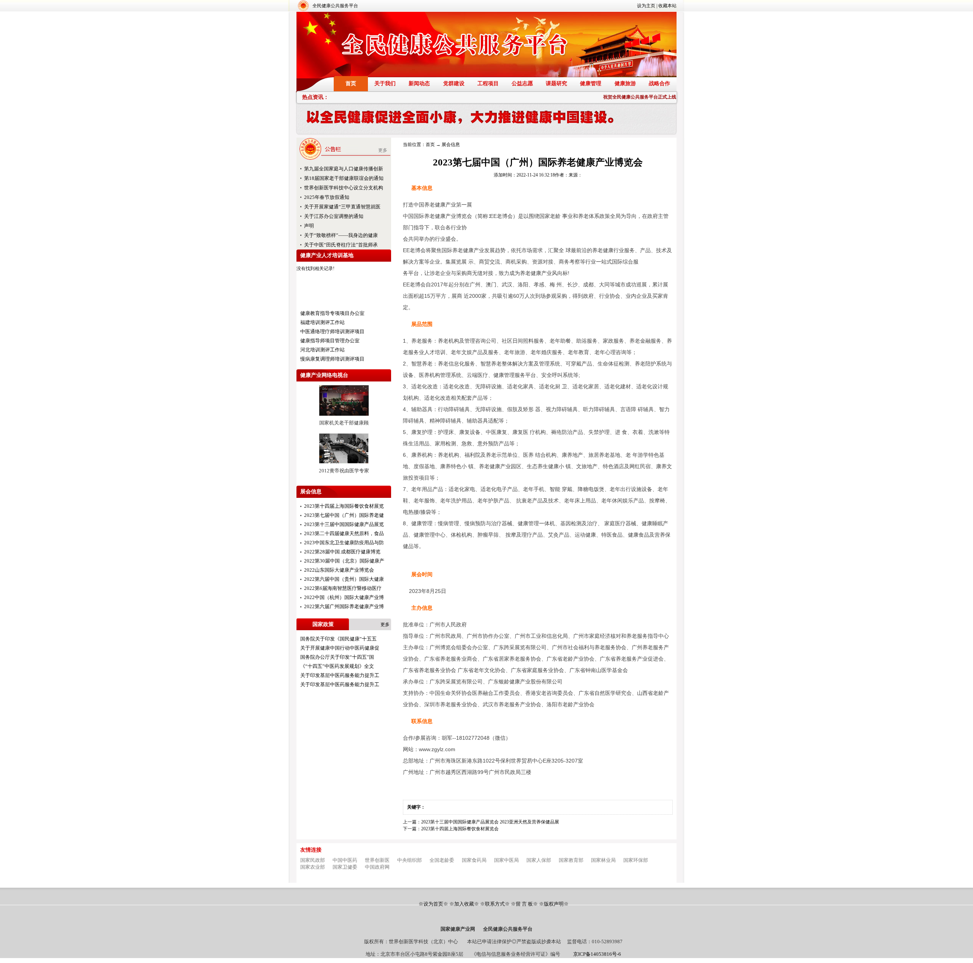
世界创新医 (377, 860)
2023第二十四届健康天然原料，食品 (344, 533)
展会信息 (451, 144)
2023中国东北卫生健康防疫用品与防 (344, 542)
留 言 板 (524, 904)
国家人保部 (538, 860)
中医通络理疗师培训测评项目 (332, 331)
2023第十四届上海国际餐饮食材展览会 (460, 828)
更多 (382, 150)
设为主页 (646, 5)
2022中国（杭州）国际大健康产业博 (344, 597)
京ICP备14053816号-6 (597, 954)
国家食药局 (474, 860)
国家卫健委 (345, 867)
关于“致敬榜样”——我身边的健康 (341, 235)
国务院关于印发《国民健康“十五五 (338, 639)
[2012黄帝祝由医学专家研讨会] (344, 466)
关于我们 (385, 83)
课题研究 (556, 83)
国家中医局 (506, 860)
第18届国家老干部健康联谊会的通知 (343, 178)
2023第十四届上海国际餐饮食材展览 (344, 506)
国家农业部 (312, 867)
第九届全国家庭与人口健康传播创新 (343, 169)
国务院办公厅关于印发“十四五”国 (337, 657)
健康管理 (590, 83)
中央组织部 (409, 860)
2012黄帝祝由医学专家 (344, 471)
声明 (309, 226)
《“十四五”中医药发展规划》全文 (337, 666)
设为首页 (433, 904)
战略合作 (659, 83)
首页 (350, 83)
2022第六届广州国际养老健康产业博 (344, 606)
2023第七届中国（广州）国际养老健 (344, 515)
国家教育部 (571, 860)
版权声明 (554, 904)
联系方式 (495, 904)
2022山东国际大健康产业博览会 (339, 570)
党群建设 (453, 83)
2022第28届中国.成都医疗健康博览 (342, 552)
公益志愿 (522, 83)
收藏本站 (667, 5)
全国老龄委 (441, 860)
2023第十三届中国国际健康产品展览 (344, 524)
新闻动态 (419, 83)
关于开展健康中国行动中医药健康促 (339, 648)
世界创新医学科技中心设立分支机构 (343, 188)
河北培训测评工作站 (322, 350)
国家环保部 (635, 860)
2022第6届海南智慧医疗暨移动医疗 (343, 588)
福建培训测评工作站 (322, 322)
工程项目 (488, 83)
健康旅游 (625, 83)
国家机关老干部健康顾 (344, 423)
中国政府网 (377, 867)
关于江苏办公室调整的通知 (333, 216)
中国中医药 (345, 860)
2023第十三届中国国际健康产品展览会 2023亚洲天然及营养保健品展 (490, 822)
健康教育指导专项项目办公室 (332, 313)
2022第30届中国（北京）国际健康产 (344, 561)
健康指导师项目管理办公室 (330, 340)
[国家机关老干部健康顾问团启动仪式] (344, 418)
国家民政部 (312, 860)
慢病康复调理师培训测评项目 (332, 359)
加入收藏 (464, 904)
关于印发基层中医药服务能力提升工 (339, 675)
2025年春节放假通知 (326, 197)
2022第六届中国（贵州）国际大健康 (344, 579)
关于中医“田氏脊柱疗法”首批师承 (341, 245)
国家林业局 (603, 860)
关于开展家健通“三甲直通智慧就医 (342, 207)
